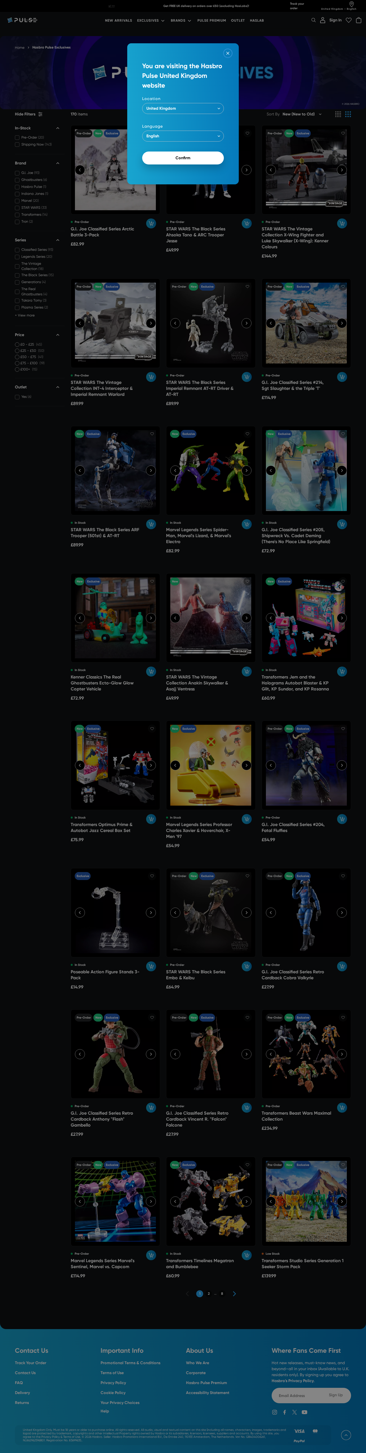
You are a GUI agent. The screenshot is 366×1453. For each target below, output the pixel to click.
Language (152, 126)
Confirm (183, 158)
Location (151, 98)
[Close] (228, 53)
